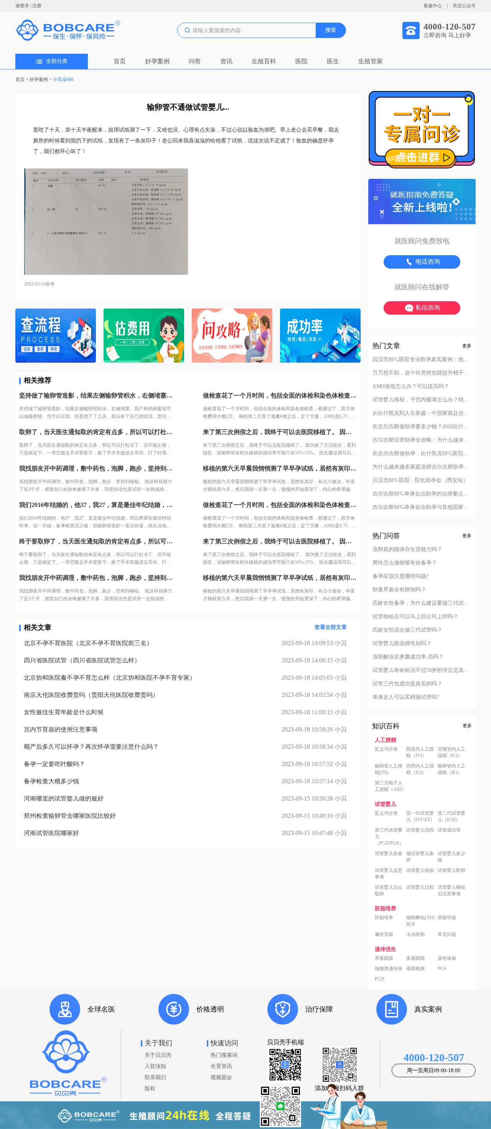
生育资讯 (221, 1066)
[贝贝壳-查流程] (55, 336)
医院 (301, 61)
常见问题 (447, 934)
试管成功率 (449, 830)
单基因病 (384, 958)
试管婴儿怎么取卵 (388, 890)
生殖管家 (370, 61)
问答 (195, 61)
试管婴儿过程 (420, 887)
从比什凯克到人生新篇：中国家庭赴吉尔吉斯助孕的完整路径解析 (421, 413)
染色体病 (447, 958)
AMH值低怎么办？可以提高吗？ (410, 386)
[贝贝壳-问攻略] (232, 336)
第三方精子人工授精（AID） (390, 786)
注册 (36, 5)
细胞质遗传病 (388, 968)
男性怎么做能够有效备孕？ (404, 563)
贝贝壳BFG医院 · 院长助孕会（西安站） (420, 480)
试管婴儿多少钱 (451, 857)
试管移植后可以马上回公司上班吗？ (415, 616)
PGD (379, 979)
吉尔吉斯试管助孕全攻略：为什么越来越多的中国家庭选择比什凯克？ (421, 440)
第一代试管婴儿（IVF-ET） (420, 816)
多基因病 (415, 958)
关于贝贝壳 (158, 1055)
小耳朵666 (63, 79)
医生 (333, 61)
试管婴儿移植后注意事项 (451, 890)
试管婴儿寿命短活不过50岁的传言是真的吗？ (421, 670)
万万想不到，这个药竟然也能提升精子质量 (421, 373)
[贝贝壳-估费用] (144, 336)
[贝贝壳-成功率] (320, 336)
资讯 (226, 61)
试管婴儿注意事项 (388, 874)
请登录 (22, 5)
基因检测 (415, 968)
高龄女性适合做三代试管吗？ (407, 630)
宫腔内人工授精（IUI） (420, 769)
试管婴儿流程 (420, 830)
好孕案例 (157, 61)
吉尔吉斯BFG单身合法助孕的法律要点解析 (421, 494)
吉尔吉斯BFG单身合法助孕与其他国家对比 (421, 507)
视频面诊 (221, 1077)
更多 (466, 345)
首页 (120, 61)
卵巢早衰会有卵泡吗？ (399, 590)
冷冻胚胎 (415, 934)
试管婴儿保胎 (420, 870)
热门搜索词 (224, 1055)
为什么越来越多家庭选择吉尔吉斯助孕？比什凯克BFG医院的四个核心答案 (421, 467)
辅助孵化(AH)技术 (420, 921)
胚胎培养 (384, 917)
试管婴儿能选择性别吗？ (402, 643)
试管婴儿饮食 (388, 853)
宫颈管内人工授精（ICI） (451, 752)
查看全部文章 (331, 627)
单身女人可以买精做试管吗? (405, 697)
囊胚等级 (384, 934)
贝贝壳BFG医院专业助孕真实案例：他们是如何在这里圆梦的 (421, 359)
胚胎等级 (447, 917)
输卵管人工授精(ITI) (388, 769)
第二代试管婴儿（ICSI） (451, 816)
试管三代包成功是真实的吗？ (407, 684)
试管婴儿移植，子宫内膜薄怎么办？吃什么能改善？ (421, 400)
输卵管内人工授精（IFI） (451, 769)
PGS (442, 968)
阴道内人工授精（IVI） (420, 752)
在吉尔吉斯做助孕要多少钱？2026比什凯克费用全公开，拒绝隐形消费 (421, 426)
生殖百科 (264, 61)
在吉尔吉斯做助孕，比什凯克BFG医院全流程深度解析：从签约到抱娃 (421, 453)
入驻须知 (155, 1066)
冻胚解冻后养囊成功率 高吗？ (408, 657)
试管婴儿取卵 (451, 870)
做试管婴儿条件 (420, 857)
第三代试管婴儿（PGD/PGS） (389, 836)
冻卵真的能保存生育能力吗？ (407, 549)
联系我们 (155, 1077)
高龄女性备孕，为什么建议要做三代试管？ (421, 603)
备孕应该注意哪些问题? (400, 576)
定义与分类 (386, 749)
